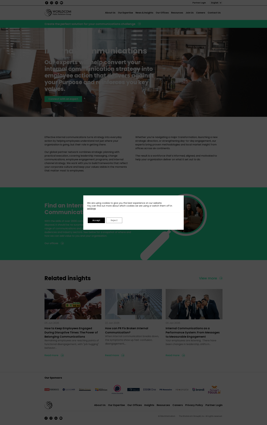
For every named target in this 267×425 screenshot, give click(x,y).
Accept (96, 220)
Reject (114, 220)
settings (91, 208)
